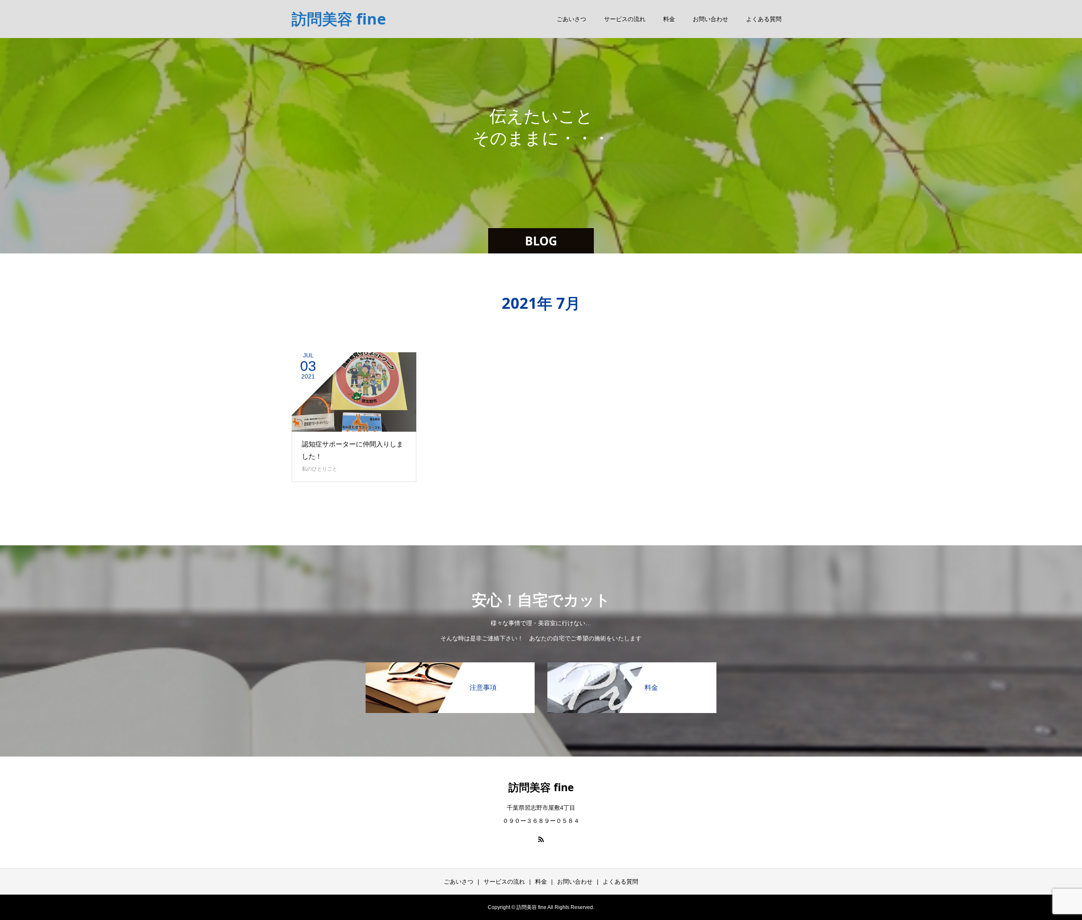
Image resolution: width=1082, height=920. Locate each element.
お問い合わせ (710, 19)
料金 (669, 19)
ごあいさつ (571, 19)
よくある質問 (763, 19)
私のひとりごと (319, 469)
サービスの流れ (624, 19)
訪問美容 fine (339, 18)
